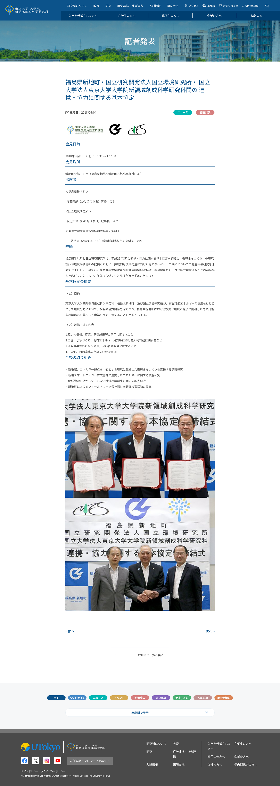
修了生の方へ (170, 16)
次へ (209, 631)
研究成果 (161, 698)
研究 (108, 6)
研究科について (77, 6)
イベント (119, 698)
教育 (96, 6)
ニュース (98, 698)
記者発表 (140, 698)
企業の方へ (214, 16)
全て (56, 698)
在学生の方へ (126, 16)
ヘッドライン (77, 698)
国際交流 (172, 6)
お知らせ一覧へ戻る (151, 655)
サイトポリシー (29, 771)
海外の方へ (258, 16)
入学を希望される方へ (83, 16)
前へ (71, 631)
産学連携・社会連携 (130, 6)
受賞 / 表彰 (181, 698)
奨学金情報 (223, 698)
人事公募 (202, 698)
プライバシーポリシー (53, 771)
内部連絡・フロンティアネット (90, 761)
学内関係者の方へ (245, 764)
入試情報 (155, 6)
